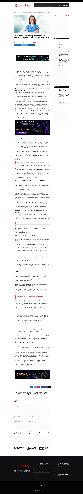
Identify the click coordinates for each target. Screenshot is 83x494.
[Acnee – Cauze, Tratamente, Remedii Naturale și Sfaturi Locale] (56, 106)
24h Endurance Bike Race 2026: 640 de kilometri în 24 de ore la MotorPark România (64, 42)
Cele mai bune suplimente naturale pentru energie (32, 433)
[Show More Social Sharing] (36, 45)
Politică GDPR (47, 488)
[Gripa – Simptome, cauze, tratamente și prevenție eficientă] (32, 441)
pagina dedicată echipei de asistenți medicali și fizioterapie (26, 158)
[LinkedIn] (10, 57)
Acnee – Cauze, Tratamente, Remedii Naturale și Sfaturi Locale (63, 105)
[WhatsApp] (10, 64)
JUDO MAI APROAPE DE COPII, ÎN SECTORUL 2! (64, 47)
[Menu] (14, 10)
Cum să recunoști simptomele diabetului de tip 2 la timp (19, 433)
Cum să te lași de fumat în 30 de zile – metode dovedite (44, 418)
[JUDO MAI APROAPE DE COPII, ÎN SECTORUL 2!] (56, 48)
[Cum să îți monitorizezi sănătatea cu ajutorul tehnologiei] (45, 441)
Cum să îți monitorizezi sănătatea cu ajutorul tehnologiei (43, 448)
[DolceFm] (22, 5)
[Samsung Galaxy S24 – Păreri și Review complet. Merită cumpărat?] (56, 100)
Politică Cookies (23, 488)
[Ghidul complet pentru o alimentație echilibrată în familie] (20, 411)
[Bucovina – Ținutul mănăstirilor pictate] (56, 90)
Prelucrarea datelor (40, 488)
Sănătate (15, 416)
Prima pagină (15, 12)
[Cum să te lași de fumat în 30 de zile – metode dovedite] (45, 411)
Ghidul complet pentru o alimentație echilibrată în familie (19, 419)
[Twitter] (10, 54)
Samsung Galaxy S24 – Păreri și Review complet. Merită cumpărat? (64, 100)
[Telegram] (10, 62)
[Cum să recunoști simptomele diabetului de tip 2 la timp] (20, 426)
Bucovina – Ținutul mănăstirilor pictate (62, 90)
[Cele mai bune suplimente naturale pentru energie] (32, 426)
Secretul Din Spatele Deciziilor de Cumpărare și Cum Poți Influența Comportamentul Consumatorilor (63, 464)
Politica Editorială (55, 488)
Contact (61, 488)
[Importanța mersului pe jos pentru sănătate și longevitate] (32, 411)
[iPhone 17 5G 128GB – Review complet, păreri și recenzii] (56, 95)
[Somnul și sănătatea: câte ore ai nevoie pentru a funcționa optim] (45, 426)
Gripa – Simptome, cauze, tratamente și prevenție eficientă (31, 448)
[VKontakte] (10, 59)
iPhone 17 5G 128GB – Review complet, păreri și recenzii (64, 95)
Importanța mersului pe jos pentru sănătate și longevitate (32, 419)
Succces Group (19, 42)
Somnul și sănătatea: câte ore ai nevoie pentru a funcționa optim (45, 433)
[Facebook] (10, 52)
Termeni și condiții (30, 488)
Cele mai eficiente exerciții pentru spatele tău (19, 448)
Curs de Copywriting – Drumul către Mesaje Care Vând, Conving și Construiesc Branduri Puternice (23, 393)
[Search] (68, 10)
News (18, 12)
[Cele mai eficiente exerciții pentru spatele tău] (20, 441)
